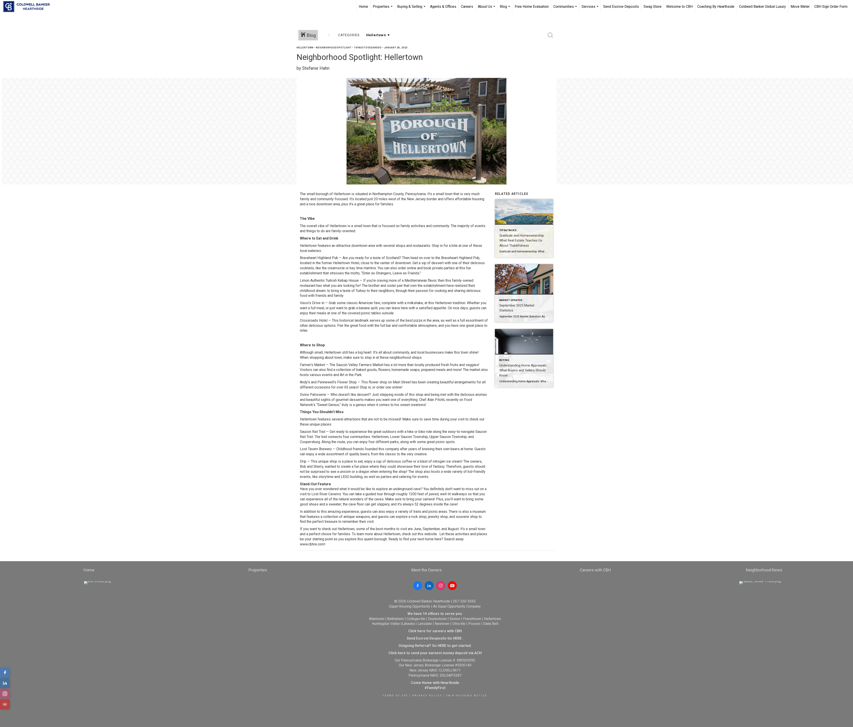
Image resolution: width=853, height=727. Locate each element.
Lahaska (408, 624)
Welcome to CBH (679, 6)
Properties (383, 8)
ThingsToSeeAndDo (368, 47)
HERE (457, 638)
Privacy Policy (427, 695)
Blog (505, 8)
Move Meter (800, 6)
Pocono (474, 624)
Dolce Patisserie (313, 394)
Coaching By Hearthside (715, 6)
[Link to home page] (28, 6)
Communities (565, 8)
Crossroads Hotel (313, 320)
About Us (487, 8)
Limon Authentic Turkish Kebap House (329, 280)
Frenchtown (472, 619)
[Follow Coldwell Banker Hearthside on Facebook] (417, 585)
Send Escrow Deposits (621, 6)
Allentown (376, 619)
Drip (303, 461)
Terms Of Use (395, 695)
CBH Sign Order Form (830, 6)
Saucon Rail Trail (312, 432)
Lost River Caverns (326, 494)
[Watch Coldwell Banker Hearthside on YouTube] (452, 585)
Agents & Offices (443, 6)
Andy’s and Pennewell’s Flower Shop (328, 382)
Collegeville (416, 619)
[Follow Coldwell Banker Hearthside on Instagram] (440, 585)
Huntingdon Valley (386, 624)
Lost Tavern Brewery (316, 449)
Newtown (442, 624)
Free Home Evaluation (532, 6)
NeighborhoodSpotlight (334, 47)
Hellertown (305, 47)
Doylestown (437, 619)
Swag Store (653, 6)
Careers (467, 6)
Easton (455, 619)
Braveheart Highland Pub (319, 258)
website (430, 534)
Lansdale (425, 624)
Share (846, 56)
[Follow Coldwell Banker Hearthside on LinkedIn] (429, 585)
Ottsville (458, 624)
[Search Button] (550, 35)
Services (591, 8)
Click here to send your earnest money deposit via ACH (435, 653)
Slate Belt (490, 624)
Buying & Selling (411, 8)
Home (363, 6)
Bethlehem (395, 619)
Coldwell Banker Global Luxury (762, 6)
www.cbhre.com (312, 544)
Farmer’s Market (312, 365)
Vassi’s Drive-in (312, 303)
